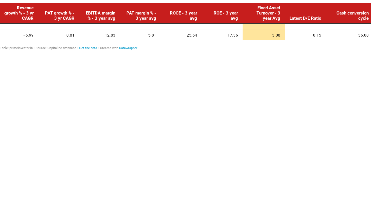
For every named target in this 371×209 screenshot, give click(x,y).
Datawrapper (128, 48)
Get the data (88, 48)
